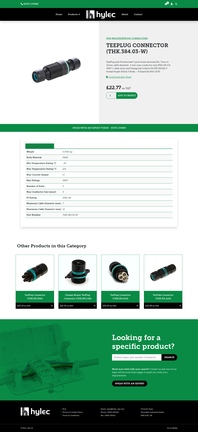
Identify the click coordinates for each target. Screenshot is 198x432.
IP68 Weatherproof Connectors (127, 38)
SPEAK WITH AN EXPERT (129, 383)
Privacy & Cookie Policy (72, 412)
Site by (172, 428)
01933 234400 (30, 4)
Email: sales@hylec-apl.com (112, 409)
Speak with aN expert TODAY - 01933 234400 (99, 128)
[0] (166, 4)
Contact (138, 14)
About (125, 14)
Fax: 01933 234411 (108, 415)
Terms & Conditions (70, 415)
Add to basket (127, 95)
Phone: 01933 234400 (110, 412)
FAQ (64, 409)
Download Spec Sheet (119, 77)
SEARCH (169, 357)
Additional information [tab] (39, 146)
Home (59, 14)
